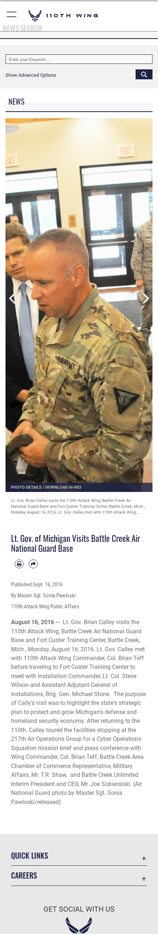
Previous (13, 298)
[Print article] (19, 564)
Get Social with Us (79, 909)
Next (145, 298)
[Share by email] (33, 564)
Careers (24, 875)
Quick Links (29, 855)
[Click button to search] (144, 74)
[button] (12, 15)
